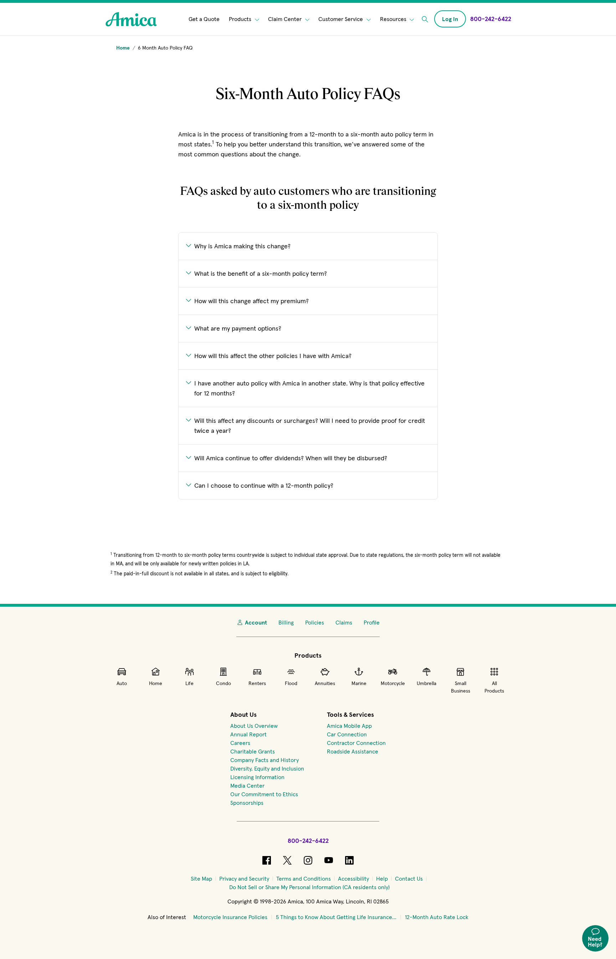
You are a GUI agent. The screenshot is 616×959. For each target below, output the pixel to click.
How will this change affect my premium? (251, 301)
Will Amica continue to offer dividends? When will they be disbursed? (290, 458)
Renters (257, 683)
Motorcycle (393, 683)
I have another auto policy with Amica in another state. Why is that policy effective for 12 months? (309, 388)
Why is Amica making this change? (242, 246)
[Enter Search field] (425, 19)
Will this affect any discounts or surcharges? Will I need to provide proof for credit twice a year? (309, 425)
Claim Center (285, 19)
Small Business (460, 687)
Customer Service (341, 19)
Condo (223, 683)
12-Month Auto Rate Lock (436, 917)
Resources (394, 19)
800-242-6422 (308, 840)
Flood (291, 683)
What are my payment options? (237, 328)
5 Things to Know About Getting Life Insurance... (336, 917)
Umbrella (426, 683)
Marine (358, 683)
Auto (122, 683)
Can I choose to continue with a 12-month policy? (263, 485)
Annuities (325, 683)
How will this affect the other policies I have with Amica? (272, 356)
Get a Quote (204, 19)
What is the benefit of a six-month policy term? (260, 273)
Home (155, 683)
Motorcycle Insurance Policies (230, 917)
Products (241, 19)
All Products (494, 687)
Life (189, 683)
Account (256, 622)
